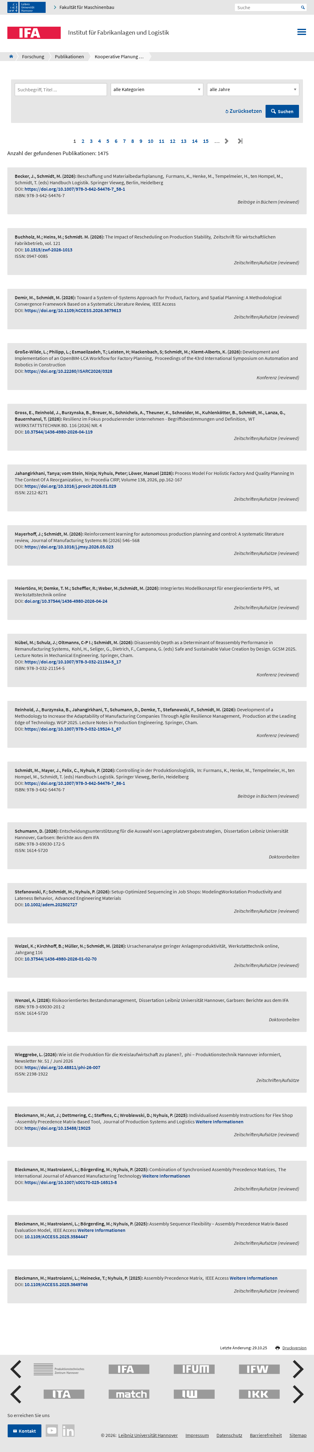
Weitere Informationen (219, 1121)
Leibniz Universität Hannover (148, 1435)
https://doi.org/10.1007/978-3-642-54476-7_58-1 (75, 189)
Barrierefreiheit (266, 1435)
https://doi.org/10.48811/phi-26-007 (62, 1067)
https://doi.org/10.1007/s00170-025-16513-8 (71, 1182)
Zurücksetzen (246, 110)
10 (150, 140)
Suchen (285, 111)
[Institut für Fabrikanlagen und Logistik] (9, 56)
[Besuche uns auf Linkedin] (68, 1430)
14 (194, 140)
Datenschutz (229, 1435)
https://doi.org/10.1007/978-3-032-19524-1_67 (73, 729)
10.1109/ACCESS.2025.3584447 (56, 1236)
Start (303, 7)
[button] (16, 1369)
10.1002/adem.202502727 (51, 904)
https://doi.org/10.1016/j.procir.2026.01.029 (70, 486)
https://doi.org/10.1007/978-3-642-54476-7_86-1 (75, 783)
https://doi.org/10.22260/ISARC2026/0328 (68, 371)
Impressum (197, 1435)
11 (161, 140)
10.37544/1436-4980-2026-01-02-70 (61, 959)
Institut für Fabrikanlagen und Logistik (118, 32)
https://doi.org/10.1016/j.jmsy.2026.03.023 (69, 547)
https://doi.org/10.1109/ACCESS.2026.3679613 (73, 310)
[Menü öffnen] (302, 34)
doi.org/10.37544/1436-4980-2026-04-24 (66, 601)
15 (206, 140)
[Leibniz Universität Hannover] (26, 7)
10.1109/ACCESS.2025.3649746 (56, 1284)
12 (172, 140)
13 (183, 140)
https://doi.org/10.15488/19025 (57, 1128)
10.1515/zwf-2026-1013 (48, 249)
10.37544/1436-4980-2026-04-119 (59, 432)
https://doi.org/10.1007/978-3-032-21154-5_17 (73, 662)
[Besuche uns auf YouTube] (51, 1430)
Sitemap (298, 1435)
